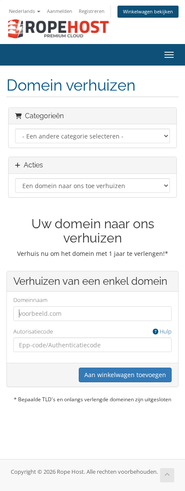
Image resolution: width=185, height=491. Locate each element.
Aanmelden (59, 11)
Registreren (92, 11)
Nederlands (22, 11)
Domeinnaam (30, 300)
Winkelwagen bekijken (148, 11)
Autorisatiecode (92, 331)
